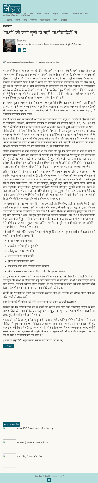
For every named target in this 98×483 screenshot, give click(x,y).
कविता (39, 13)
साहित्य (47, 13)
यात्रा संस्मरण (45, 20)
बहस (25, 20)
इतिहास (9, 20)
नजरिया (9, 13)
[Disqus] (49, 385)
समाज (18, 13)
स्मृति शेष (33, 20)
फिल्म (55, 20)
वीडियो (18, 20)
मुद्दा (25, 13)
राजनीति (64, 20)
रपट (31, 13)
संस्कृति (55, 13)
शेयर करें (9, 346)
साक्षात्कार (65, 13)
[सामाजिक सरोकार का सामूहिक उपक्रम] (16, 5)
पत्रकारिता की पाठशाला (80, 13)
